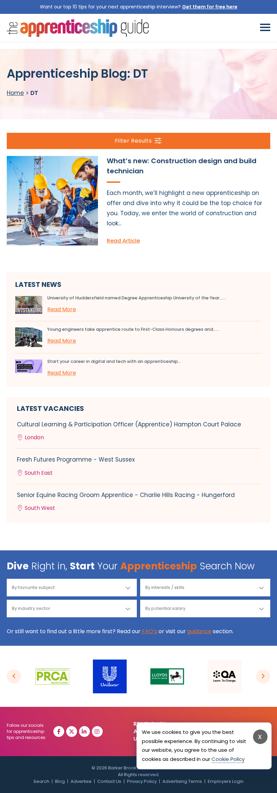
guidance (199, 631)
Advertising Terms (182, 781)
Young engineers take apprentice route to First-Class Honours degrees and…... (133, 329)
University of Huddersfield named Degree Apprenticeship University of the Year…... (136, 298)
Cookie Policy (228, 759)
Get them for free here (209, 6)
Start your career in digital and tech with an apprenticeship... (114, 361)
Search (41, 781)
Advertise (81, 781)
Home (15, 93)
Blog (60, 781)
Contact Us (109, 781)
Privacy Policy (142, 781)
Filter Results (133, 141)
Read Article (123, 241)
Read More (61, 309)
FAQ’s (149, 631)
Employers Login (226, 781)
